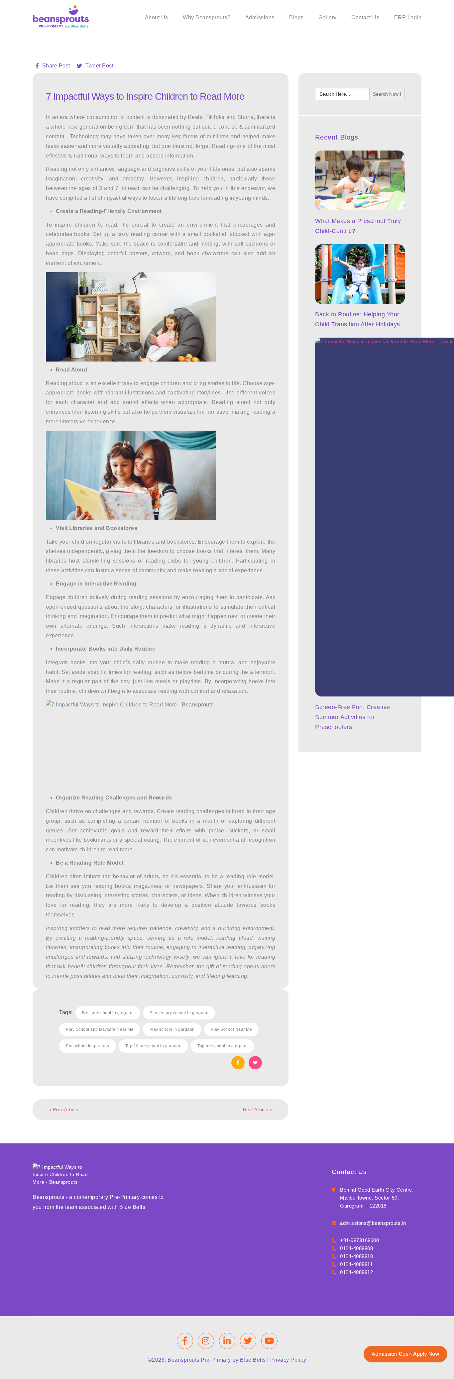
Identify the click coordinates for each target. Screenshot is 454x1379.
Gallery (327, 17)
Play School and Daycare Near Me (100, 1029)
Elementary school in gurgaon (179, 1012)
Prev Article (65, 1109)
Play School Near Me (231, 1029)
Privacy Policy (288, 1360)
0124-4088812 (356, 1272)
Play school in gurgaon (172, 1029)
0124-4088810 (356, 1256)
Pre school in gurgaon (87, 1046)
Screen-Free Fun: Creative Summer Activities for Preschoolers (352, 717)
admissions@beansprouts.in (373, 1223)
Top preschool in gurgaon (222, 1046)
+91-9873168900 (359, 1240)
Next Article (256, 1109)
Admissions (260, 17)
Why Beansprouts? (206, 17)
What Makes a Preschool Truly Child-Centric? (358, 226)
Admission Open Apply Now (405, 1354)
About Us (156, 17)
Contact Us (365, 17)
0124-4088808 (356, 1248)
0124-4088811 (356, 1264)
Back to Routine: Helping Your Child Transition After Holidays (357, 319)
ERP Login (408, 17)
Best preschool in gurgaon (108, 1012)
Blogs (296, 17)
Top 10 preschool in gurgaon (153, 1046)
